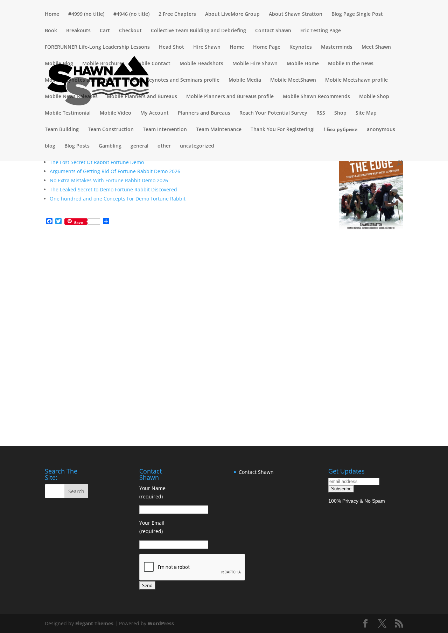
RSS (320, 113)
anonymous (381, 129)
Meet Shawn (376, 47)
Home (52, 14)
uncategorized (197, 146)
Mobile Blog (59, 64)
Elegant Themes (94, 623)
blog (50, 146)
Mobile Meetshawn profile (356, 80)
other (164, 146)
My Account (154, 113)
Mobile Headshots (201, 64)
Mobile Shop (374, 97)
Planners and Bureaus (204, 113)
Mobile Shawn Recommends (316, 97)
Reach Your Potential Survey (273, 113)
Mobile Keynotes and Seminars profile (173, 80)
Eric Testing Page (320, 31)
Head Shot (171, 47)
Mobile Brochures (103, 64)
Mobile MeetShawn (293, 80)
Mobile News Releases (71, 97)
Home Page (266, 47)
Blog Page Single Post (357, 14)
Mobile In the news (350, 64)
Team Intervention (165, 129)
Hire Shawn (206, 47)
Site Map (366, 113)
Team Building (62, 129)
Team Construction (111, 129)
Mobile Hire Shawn (255, 64)
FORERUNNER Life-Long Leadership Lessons (97, 47)
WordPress (161, 623)
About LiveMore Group (232, 14)
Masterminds (336, 47)
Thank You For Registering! (283, 129)
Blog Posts (77, 146)
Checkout (130, 31)
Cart (105, 31)
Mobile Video (115, 113)
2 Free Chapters (177, 14)
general (139, 146)
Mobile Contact (152, 64)
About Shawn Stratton (295, 14)
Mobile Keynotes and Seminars (82, 80)
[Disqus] (177, 318)
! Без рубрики (341, 129)
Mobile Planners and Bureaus (142, 97)
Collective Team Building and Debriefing (198, 31)
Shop (340, 113)
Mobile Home (303, 64)
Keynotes (300, 47)
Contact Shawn (273, 31)
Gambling (110, 146)
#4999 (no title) (86, 14)
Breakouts (78, 31)
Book (51, 31)
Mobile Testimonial (68, 113)
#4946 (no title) (131, 14)
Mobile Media (245, 80)
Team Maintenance (218, 129)
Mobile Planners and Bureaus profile (230, 97)
